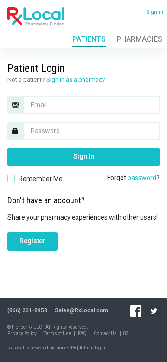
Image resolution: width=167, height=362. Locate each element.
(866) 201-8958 (27, 310)
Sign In (83, 156)
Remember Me (41, 178)
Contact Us (105, 333)
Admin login (92, 347)
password (142, 177)
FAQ (82, 333)
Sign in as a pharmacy (75, 79)
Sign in (154, 12)
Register (32, 241)
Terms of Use (57, 333)
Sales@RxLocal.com (81, 310)
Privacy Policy (22, 333)
